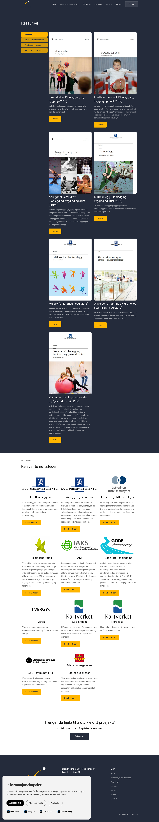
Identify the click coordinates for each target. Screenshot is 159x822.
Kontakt (132, 4)
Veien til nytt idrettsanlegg (121, 778)
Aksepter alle (15, 803)
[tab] (34, 34)
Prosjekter (87, 4)
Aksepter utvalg (36, 803)
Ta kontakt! (79, 736)
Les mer (55, 119)
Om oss (109, 4)
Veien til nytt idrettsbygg (69, 4)
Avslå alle (55, 803)
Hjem (54, 4)
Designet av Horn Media (128, 814)
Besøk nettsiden (31, 522)
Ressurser (98, 4)
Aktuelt (119, 4)
